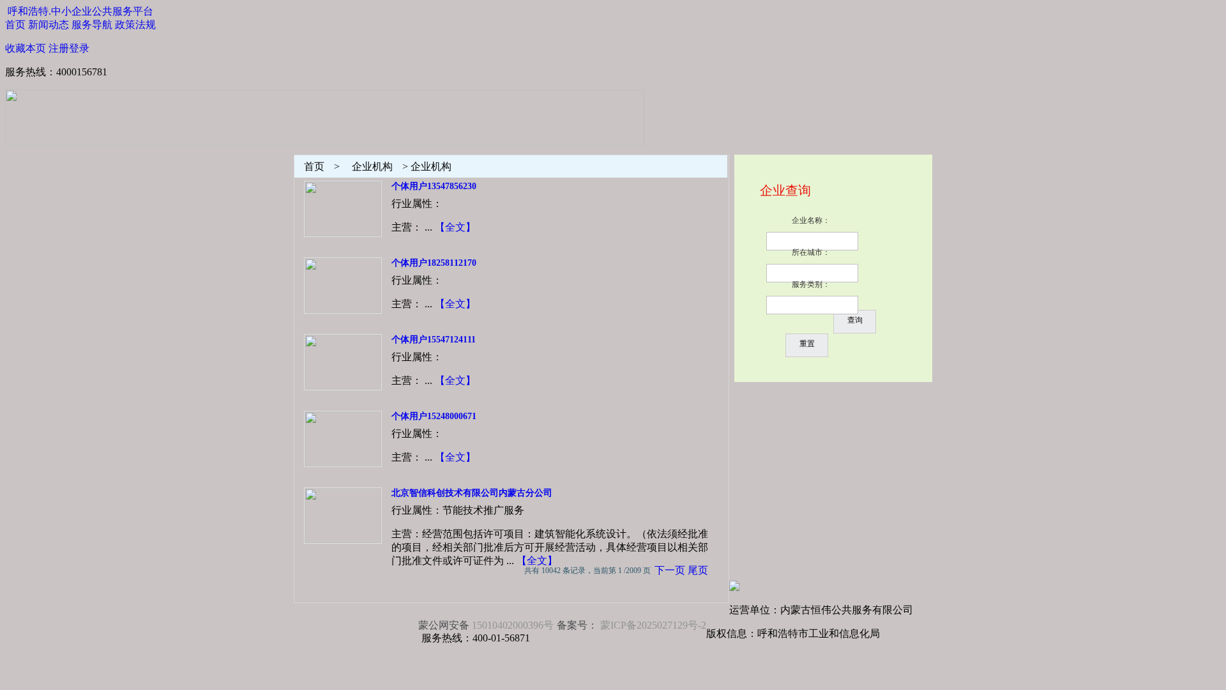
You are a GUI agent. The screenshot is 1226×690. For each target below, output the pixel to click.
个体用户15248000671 (433, 416)
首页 (15, 24)
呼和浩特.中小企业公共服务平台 (80, 11)
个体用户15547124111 (433, 339)
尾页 (698, 570)
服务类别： (811, 284)
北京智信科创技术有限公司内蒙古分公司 (471, 493)
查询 (855, 320)
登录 (79, 48)
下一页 (670, 570)
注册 (59, 48)
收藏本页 (25, 48)
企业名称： (811, 220)
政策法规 (135, 24)
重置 (807, 343)
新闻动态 (48, 24)
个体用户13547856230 (433, 186)
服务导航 (92, 24)
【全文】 (455, 227)
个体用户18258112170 (433, 263)
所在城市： (811, 252)
